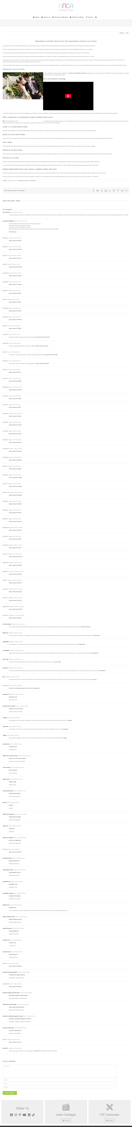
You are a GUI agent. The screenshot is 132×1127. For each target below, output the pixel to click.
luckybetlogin (6, 641)
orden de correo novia (23, 180)
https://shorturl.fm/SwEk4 (15, 583)
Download (66, 1120)
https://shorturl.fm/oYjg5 (15, 302)
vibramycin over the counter (9, 706)
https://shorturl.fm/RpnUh (15, 966)
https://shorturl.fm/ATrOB (15, 530)
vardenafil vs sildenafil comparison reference (13, 1016)
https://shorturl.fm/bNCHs (15, 521)
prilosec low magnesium (8, 837)
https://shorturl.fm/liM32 (15, 407)
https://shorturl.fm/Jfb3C (15, 372)
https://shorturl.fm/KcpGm (15, 591)
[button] (96, 17)
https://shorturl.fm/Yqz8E (15, 398)
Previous (122, 33)
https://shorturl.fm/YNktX (15, 451)
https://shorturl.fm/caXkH (15, 433)
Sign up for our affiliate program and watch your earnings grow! (24, 688)
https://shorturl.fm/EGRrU (15, 618)
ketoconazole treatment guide (9, 1004)
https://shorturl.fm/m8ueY (15, 284)
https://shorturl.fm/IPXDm (15, 319)
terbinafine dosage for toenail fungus (11, 992)
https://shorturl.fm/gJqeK (15, 469)
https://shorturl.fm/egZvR (15, 381)
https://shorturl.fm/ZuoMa (15, 600)
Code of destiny (6, 212)
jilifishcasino (5, 632)
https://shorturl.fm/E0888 (15, 565)
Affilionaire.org (12, 232)
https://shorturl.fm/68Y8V (15, 240)
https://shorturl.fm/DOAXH (15, 609)
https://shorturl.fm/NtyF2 (15, 539)
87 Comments (32, 180)
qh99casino (5, 668)
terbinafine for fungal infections (10, 972)
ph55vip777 (5, 1048)
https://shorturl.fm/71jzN (42, 346)
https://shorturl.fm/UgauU (15, 986)
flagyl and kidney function (9, 916)
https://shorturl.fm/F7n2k (15, 512)
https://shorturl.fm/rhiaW (15, 548)
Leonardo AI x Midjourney (8, 221)
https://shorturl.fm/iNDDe (15, 504)
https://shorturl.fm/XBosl (15, 416)
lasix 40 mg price (7, 767)
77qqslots (5, 717)
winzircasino (5, 726)
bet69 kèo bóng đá (7, 624)
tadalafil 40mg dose (7, 928)
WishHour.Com (6, 905)
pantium (4, 802)
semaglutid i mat (6, 881)
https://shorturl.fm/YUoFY (43, 337)
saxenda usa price (7, 951)
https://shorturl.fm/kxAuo (15, 442)
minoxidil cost (6, 940)
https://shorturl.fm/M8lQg (15, 486)
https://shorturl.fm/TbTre (15, 293)
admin (5, 180)
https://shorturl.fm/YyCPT (43, 363)
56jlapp (4, 735)
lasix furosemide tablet (8, 790)
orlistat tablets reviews (8, 869)
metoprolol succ (6, 744)
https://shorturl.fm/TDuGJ (15, 311)
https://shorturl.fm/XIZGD (15, 276)
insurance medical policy (8, 1027)
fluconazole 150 (6, 694)
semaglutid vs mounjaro (8, 893)
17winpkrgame (6, 650)
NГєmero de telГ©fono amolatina (77, 73)
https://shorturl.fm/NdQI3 (15, 574)
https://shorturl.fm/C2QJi (51, 354)
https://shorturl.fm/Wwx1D (15, 556)
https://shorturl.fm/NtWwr (15, 390)
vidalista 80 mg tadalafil (8, 814)
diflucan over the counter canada (10, 755)
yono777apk (5, 659)
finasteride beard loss (7, 858)
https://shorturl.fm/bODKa (15, 249)
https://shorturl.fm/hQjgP (15, 328)
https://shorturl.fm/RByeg (15, 460)
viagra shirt (5, 826)
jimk (4, 676)
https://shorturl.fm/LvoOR (15, 425)
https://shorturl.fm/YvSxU (15, 258)
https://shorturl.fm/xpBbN (15, 495)
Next (127, 33)
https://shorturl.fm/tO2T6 (15, 852)
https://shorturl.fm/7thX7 (15, 1042)
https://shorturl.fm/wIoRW (15, 477)
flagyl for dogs (6, 779)
